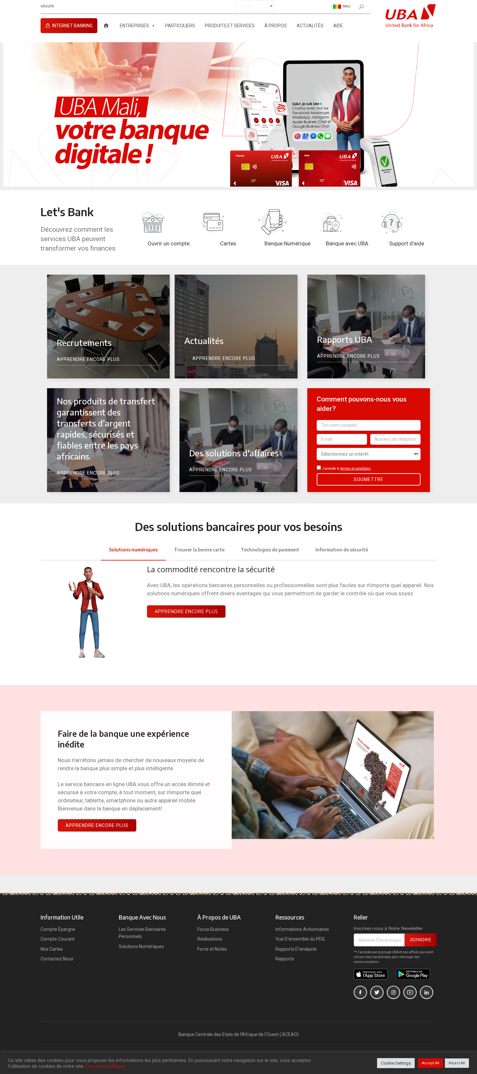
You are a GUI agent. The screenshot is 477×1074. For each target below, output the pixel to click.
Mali (346, 6)
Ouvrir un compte (169, 243)
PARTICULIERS (180, 25)
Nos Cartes (52, 949)
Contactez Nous (57, 958)
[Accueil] (106, 25)
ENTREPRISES (134, 25)
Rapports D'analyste (296, 949)
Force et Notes (212, 949)
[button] (186, 611)
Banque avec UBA (347, 243)
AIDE (338, 25)
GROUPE (47, 6)
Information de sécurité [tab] (341, 549)
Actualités (310, 25)
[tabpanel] (238, 616)
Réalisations (209, 939)
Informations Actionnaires (302, 929)
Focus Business (213, 929)
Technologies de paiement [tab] (270, 549)
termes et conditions (355, 468)
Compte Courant (58, 939)
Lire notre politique (105, 1066)
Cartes (228, 243)
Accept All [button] (430, 1063)
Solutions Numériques (141, 946)
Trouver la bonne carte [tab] (199, 549)
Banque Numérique (287, 243)
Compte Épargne (58, 929)
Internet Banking (72, 25)
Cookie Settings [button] (396, 1063)
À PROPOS (275, 25)
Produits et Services (230, 25)
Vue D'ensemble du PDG (300, 939)
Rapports (284, 958)
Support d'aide (406, 243)
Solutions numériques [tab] (133, 549)
